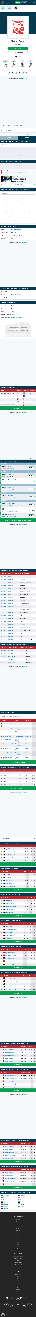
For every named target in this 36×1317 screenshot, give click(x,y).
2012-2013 (3, 633)
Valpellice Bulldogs (17, 740)
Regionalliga (28, 736)
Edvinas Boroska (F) (10, 987)
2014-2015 (3, 627)
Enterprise (18, 1289)
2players (5, 1206)
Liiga (18, 1246)
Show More (18, 408)
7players (5, 1200)
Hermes (11, 482)
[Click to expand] (34, 141)
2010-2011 (3, 639)
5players (5, 1202)
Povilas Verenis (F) (9, 503)
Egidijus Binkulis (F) (7, 748)
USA (18, 1224)
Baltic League (11, 656)
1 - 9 (31, 396)
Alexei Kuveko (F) (9, 1158)
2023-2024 (3, 591)
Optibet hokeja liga (16, 229)
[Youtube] (24, 1305)
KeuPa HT (11, 490)
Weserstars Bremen (13, 498)
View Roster (12, 773)
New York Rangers (18, 1262)
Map (22, 235)
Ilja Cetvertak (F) (9, 857)
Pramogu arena (15, 305)
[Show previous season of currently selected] (1, 130)
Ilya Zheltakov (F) (7, 736)
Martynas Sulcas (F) (9, 514)
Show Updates (18, 53)
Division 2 (27, 729)
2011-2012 (3, 636)
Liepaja (17, 726)
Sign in (24, 2)
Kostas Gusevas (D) (7, 729)
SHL (18, 1242)
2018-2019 (3, 606)
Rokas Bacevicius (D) (10, 926)
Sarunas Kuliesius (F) (10, 852)
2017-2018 (3, 609)
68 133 (19, 57)
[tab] (9, 138)
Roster (9, 138)
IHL (26, 739)
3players (5, 1204)
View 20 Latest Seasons (18, 788)
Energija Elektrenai (17, 744)
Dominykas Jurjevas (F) (8, 732)
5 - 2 (31, 399)
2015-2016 (3, 621)
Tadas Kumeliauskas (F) (11, 981)
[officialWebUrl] (9, 72)
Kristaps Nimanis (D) (8, 726)
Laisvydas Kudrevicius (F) (11, 855)
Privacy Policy (18, 1281)
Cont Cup (10, 650)
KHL (18, 1240)
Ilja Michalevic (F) (9, 938)
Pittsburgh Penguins (18, 1265)
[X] (12, 1305)
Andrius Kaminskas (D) (10, 1181)
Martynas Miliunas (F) (10, 958)
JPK (16, 732)
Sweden (18, 1219)
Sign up (18, 2)
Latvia (19, 44)
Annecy (17, 729)
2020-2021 (3, 600)
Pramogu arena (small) (17, 317)
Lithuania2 (10, 609)
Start (2, 125)
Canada (18, 1221)
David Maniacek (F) (9, 495)
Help (18, 1278)
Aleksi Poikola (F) (9, 474)
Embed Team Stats (28, 135)
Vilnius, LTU (14, 235)
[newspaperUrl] (26, 72)
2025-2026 (3, 579)
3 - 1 (31, 405)
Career (18, 1291)
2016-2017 (3, 615)
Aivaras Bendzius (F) (8, 744)
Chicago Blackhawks (18, 1256)
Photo (18, 1283)
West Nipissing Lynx (14, 511)
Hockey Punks (14, 294)
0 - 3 (31, 402)
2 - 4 (31, 393)
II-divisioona (28, 732)
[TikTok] (29, 1305)
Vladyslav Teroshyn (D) (10, 509)
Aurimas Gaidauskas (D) (8, 753)
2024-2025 (3, 585)
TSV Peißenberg (19, 736)
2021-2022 (3, 597)
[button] (18, 48)
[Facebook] (6, 1305)
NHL (18, 1238)
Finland (18, 1226)
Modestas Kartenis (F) (10, 932)
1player (22, 1202)
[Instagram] (18, 1305)
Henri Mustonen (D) (10, 480)
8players (5, 1197)
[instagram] (16, 72)
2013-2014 (3, 630)
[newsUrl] (23, 72)
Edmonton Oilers (18, 1260)
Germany (18, 1228)
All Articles (18, 185)
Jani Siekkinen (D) (9, 466)
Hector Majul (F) (7, 739)
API (18, 1285)
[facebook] (19, 72)
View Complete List (18, 762)
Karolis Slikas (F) (9, 860)
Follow (18, 48)
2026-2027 (3, 576)
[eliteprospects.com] (4, 2)
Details (31, 467)
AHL (18, 1244)
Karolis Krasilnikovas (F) (8, 758)
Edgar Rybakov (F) (9, 849)
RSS (18, 1287)
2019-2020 (3, 603)
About (18, 1276)
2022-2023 (3, 594)
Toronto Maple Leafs (18, 1267)
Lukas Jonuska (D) (9, 1175)
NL (18, 1248)
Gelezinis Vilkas (12, 516)
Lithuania (10, 579)
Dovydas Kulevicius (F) (10, 990)
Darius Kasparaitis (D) (10, 978)
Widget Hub (18, 1274)
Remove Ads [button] (23, 78)
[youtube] (12, 72)
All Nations (18, 1230)
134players (6, 1195)
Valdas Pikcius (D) (9, 964)
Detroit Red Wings (18, 1258)
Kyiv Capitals (11, 468)
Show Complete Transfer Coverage (18, 520)
